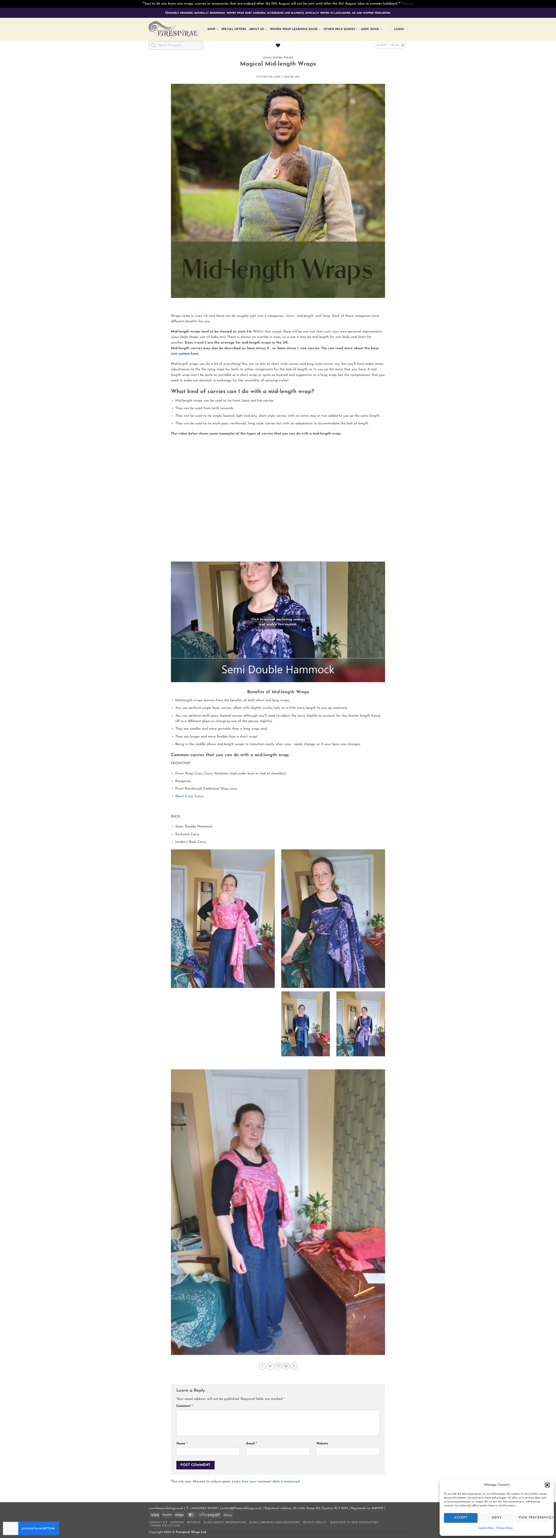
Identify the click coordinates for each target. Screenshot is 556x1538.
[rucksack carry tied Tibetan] (278, 1212)
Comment (184, 1406)
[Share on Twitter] (270, 1366)
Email (251, 1443)
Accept (460, 1517)
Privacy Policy (504, 1527)
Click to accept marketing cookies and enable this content (278, 622)
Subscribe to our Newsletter (354, 1522)
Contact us (158, 1522)
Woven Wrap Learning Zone (294, 29)
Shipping (177, 1522)
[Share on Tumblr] (294, 1366)
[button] (547, 1485)
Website (322, 1443)
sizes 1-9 (201, 316)
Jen (297, 77)
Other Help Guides (339, 29)
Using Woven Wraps (278, 58)
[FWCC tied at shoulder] (223, 918)
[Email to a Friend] (278, 1366)
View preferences (533, 1517)
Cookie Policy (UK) (165, 1526)
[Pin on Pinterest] (286, 1366)
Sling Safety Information (225, 1522)
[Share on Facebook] (262, 1366)
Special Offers (233, 29)
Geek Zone (370, 29)
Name (181, 1443)
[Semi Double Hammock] (333, 918)
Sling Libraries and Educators (274, 1522)
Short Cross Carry (189, 796)
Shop (211, 29)
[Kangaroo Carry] (305, 1023)
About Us (256, 29)
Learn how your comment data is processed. (266, 1481)
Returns (193, 1522)
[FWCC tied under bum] (360, 1023)
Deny (497, 1517)
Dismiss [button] (407, 3)
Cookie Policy (486, 1527)
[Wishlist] (278, 45)
